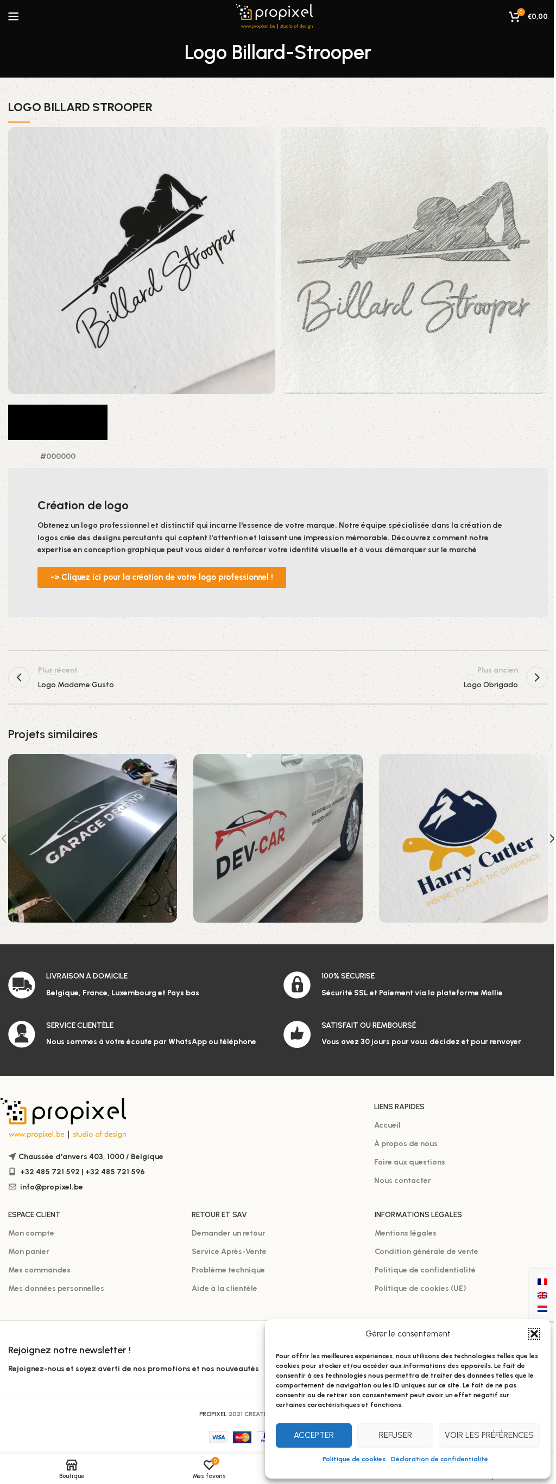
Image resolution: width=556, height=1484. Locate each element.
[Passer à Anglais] (542, 1295)
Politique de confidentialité (425, 1270)
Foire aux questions (409, 1162)
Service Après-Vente (229, 1251)
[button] (534, 1333)
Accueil (387, 1125)
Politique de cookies (354, 1459)
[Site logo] (278, 16)
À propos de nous (406, 1143)
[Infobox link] (140, 985)
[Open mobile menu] (13, 16)
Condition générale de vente (426, 1251)
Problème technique (228, 1270)
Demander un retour (229, 1233)
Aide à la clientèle (224, 1288)
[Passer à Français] (542, 1281)
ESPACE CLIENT (34, 1214)
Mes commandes (39, 1270)
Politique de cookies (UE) (420, 1288)
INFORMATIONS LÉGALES (418, 1214)
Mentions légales (406, 1233)
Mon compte (31, 1233)
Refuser (395, 1435)
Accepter (314, 1435)
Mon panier (28, 1251)
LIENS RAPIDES (399, 1106)
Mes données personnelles (56, 1288)
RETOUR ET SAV (219, 1214)
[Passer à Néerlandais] (542, 1308)
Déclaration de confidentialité (439, 1459)
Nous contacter (402, 1180)
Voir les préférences (489, 1435)
